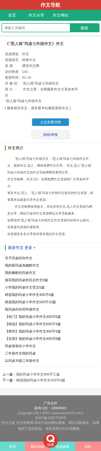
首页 (12, 15)
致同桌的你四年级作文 (22, 309)
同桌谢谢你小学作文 (20, 346)
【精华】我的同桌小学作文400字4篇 (33, 331)
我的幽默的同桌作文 (20, 273)
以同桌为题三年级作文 (22, 361)
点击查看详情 (50, 122)
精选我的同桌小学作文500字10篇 (30, 302)
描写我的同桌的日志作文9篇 (26, 280)
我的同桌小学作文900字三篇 (38, 374)
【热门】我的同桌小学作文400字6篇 (33, 317)
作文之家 (8, 423)
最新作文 (16, 248)
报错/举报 (50, 135)
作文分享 (36, 15)
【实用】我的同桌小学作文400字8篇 (33, 339)
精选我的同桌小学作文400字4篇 (29, 295)
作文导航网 (24, 423)
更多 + (30, 248)
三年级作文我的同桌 (20, 353)
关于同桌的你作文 (18, 258)
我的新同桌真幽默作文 (22, 265)
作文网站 (60, 15)
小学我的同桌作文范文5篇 (25, 287)
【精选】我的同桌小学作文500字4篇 (33, 324)
